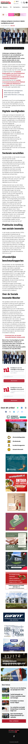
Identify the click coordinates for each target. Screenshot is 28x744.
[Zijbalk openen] (1, 7)
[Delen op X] (10, 411)
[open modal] (26, 2)
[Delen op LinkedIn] (21, 407)
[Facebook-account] (14, 736)
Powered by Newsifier (14, 742)
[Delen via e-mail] (22, 411)
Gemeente (16, 7)
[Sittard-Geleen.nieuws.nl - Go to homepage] (14, 731)
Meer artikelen (14, 721)
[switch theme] (24, 3)
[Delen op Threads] (25, 407)
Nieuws (5, 7)
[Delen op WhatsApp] (17, 407)
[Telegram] (14, 411)
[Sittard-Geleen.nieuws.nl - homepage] (6, 2)
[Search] (22, 2)
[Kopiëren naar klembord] (18, 411)
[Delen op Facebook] (6, 411)
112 (10, 7)
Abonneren (14, 380)
